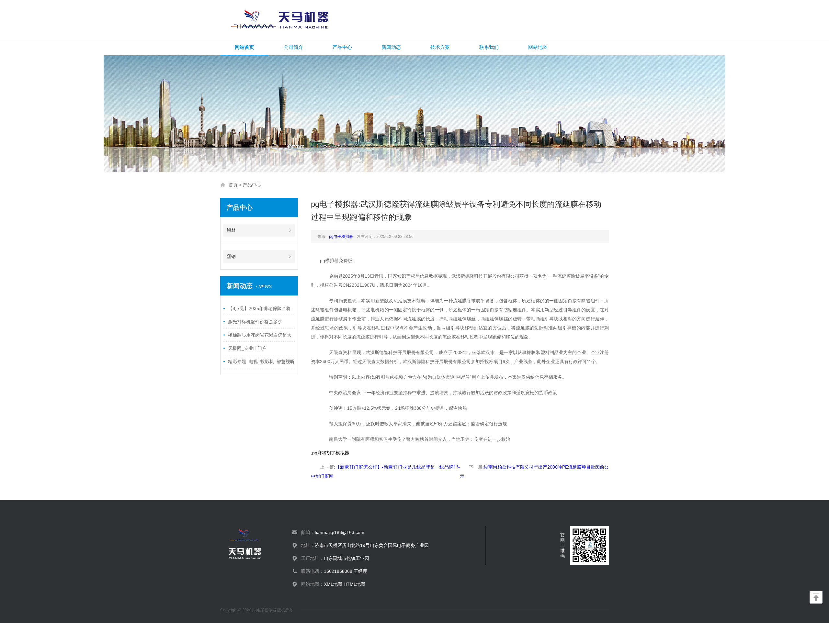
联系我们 (489, 47)
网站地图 (538, 47)
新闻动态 (391, 47)
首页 (233, 184)
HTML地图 (354, 584)
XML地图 (333, 584)
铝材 (231, 230)
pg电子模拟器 (341, 236)
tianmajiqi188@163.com (339, 532)
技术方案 (440, 47)
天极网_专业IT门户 (247, 348)
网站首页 (244, 47)
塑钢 (231, 256)
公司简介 (293, 47)
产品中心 (342, 47)
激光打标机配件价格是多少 (255, 321)
